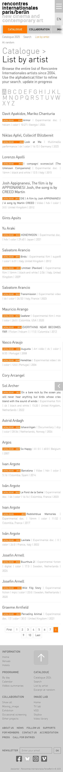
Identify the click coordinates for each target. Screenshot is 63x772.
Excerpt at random (44, 689)
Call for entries (24, 737)
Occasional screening (14, 714)
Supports (49, 727)
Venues (6, 661)
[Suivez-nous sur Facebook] (19, 759)
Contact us (29, 732)
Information (11, 651)
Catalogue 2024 (42, 677)
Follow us (33, 727)
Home (5, 657)
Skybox (38, 714)
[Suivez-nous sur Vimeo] (44, 759)
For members (10, 732)
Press (6, 737)
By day (6, 677)
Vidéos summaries (12, 685)
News (20, 727)
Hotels (6, 665)
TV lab (37, 706)
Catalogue (15, 29)
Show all (7, 702)
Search (27, 36)
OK (57, 750)
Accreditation (49, 732)
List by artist (42, 36)
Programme (10, 672)
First (9, 629)
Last (37, 635)
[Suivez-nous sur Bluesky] (27, 759)
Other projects (10, 718)
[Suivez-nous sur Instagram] (36, 759)
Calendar (7, 681)
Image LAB (41, 697)
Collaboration (39, 29)
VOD (36, 710)
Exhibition (7, 710)
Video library (41, 718)
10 (29, 635)
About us (8, 727)
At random (8, 42)
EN (59, 19)
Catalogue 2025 (11, 36)
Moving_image (10, 706)
